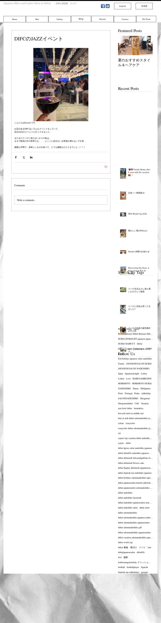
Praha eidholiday (142, 393)
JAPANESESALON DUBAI (139, 363)
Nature (136, 388)
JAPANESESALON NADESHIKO (133, 368)
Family (121, 363)
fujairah (144, 567)
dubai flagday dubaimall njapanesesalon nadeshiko (135, 467)
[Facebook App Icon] (103, 6)
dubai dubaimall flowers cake (131, 462)
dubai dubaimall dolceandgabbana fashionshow (135, 457)
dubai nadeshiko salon (128, 507)
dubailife (141, 552)
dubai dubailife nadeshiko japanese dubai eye (135, 453)
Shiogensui (145, 398)
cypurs (121, 442)
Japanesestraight (132, 373)
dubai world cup (125, 542)
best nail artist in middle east (131, 413)
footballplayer (133, 567)
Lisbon (121, 378)
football (121, 567)
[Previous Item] (123, 45)
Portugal (128, 393)
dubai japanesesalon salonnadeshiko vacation (135, 487)
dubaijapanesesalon (126, 552)
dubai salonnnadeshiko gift (130, 527)
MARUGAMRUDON (142, 378)
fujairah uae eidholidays (128, 572)
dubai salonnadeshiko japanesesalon (134, 522)
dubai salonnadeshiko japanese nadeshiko (135, 517)
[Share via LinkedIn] (31, 157)
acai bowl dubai (125, 408)
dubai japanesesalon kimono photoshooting (135, 482)
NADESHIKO (124, 388)
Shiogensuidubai (125, 403)
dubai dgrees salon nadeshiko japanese (135, 448)
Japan (120, 373)
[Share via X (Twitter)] (23, 157)
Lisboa (144, 373)
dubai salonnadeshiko (127, 512)
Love (128, 378)
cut (119, 433)
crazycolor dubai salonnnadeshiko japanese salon (135, 428)
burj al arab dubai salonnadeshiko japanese (135, 418)
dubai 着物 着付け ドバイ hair (134, 547)
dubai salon (144, 507)
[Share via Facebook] (15, 157)
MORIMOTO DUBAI (142, 383)
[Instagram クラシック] (108, 6)
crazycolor (130, 423)
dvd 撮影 (123, 557)
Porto (120, 393)
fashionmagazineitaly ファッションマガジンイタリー (135, 562)
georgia (144, 572)
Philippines (145, 388)
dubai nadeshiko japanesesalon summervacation (135, 502)
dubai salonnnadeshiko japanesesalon (134, 532)
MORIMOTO (124, 383)
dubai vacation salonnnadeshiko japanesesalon (135, 537)
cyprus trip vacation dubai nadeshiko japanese (135, 438)
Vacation (145, 403)
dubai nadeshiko (125, 492)
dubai (128, 442)
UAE (137, 403)
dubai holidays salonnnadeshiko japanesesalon (135, 477)
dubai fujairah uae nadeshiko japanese (135, 472)
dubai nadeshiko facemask (129, 497)
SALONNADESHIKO (128, 398)
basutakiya (138, 408)
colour (121, 423)
